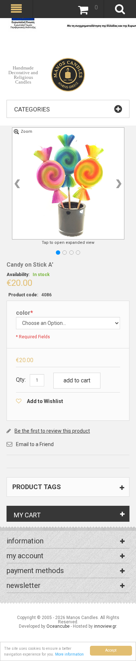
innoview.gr (105, 626)
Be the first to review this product (52, 431)
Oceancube (58, 626)
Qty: (21, 380)
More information (69, 654)
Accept (110, 650)
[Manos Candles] (68, 67)
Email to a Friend (35, 444)
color (24, 313)
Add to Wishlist (45, 401)
